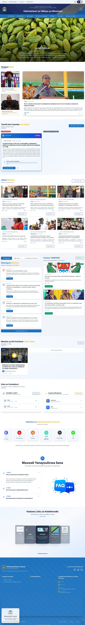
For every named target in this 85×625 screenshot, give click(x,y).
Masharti (71, 621)
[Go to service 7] (45, 553)
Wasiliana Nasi (30, 1)
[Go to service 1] (38, 553)
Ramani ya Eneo (79, 621)
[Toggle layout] (18, 610)
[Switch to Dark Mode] (75, 1)
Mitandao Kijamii (13, 1)
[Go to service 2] (39, 553)
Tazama (10, 278)
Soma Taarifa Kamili (8, 168)
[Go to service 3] (40, 553)
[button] (21, 477)
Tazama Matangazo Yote (21, 331)
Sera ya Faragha (62, 621)
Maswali (4, 1)
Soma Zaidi (26, 112)
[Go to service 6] (44, 553)
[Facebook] (74, 569)
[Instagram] (78, 569)
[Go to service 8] (46, 553)
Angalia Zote (79, 257)
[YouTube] (81, 569)
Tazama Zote (36, 393)
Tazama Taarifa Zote (77, 125)
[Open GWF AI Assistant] (82, 622)
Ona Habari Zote (78, 181)
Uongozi (22, 1)
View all (80, 342)
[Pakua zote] (36, 401)
